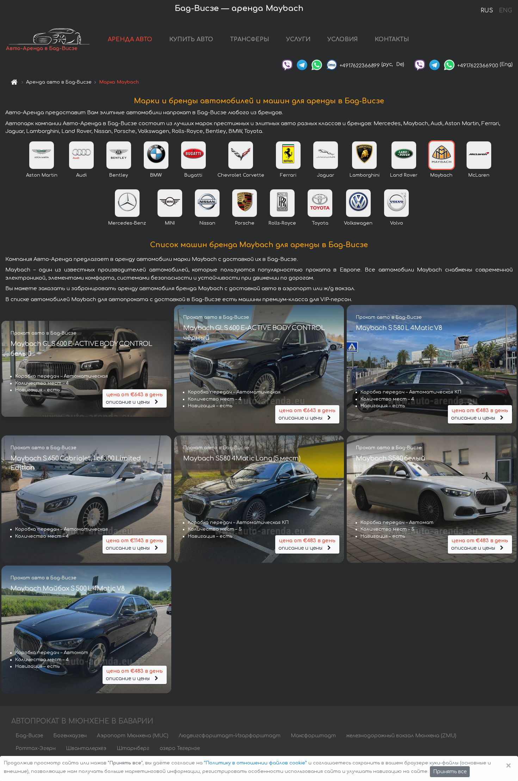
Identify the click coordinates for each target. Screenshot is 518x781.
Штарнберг (133, 748)
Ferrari (288, 175)
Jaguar (325, 175)
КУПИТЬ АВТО (191, 39)
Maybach (441, 175)
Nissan (207, 223)
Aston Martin (41, 175)
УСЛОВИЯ (342, 39)
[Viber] (287, 64)
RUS (487, 10)
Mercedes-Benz (127, 223)
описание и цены (134, 398)
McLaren (478, 175)
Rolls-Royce (282, 223)
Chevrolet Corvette (240, 175)
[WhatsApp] (316, 64)
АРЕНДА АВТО (130, 39)
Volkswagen (358, 223)
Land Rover (404, 175)
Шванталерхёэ (86, 748)
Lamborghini (365, 175)
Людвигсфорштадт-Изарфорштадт (229, 735)
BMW (156, 175)
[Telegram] (302, 64)
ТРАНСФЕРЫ (249, 39)
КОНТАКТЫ (392, 39)
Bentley (118, 175)
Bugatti (193, 175)
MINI (170, 223)
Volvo (396, 223)
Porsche (244, 223)
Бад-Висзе (29, 735)
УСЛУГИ (298, 39)
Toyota (320, 223)
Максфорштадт (313, 735)
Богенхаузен (70, 735)
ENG (505, 10)
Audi (81, 175)
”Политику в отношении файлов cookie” (255, 763)
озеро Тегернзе (180, 748)
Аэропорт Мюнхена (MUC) (132, 735)
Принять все (450, 771)
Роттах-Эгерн (36, 748)
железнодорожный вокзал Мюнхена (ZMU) (401, 735)
